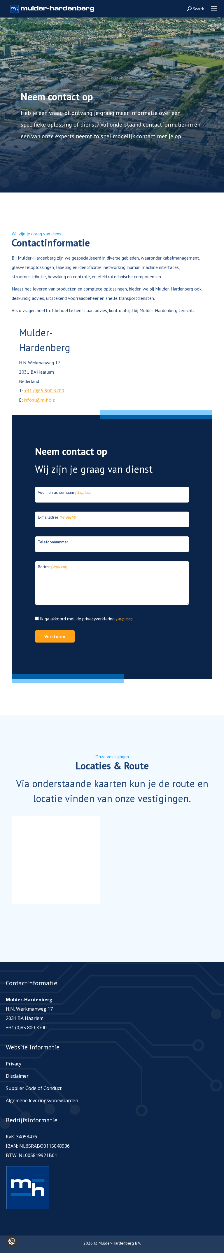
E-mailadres (57, 517)
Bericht (52, 566)
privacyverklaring (98, 619)
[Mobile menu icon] (214, 9)
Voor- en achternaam (64, 492)
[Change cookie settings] (12, 1241)
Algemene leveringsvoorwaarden (42, 1100)
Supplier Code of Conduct (34, 1088)
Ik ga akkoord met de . (86, 619)
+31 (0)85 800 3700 (44, 390)
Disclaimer (17, 1076)
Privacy (13, 1063)
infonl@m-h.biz (39, 400)
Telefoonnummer (53, 542)
